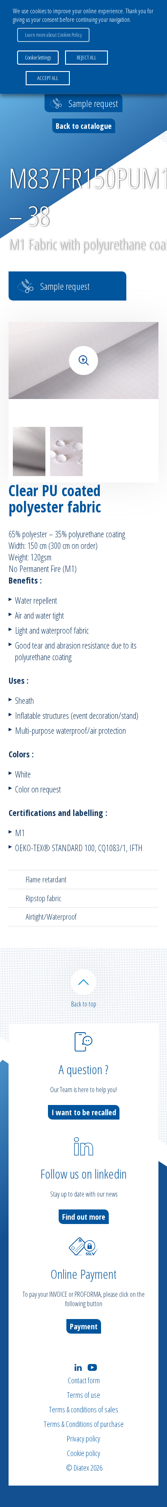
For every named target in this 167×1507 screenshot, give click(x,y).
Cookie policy (83, 1453)
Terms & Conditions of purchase (84, 1424)
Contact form (84, 1380)
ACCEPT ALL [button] (47, 78)
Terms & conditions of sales (83, 1409)
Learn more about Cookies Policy (53, 35)
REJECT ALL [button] (86, 57)
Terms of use (83, 1395)
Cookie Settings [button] (38, 57)
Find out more (83, 1217)
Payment (84, 1326)
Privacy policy (83, 1438)
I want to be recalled (83, 1112)
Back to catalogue (84, 126)
